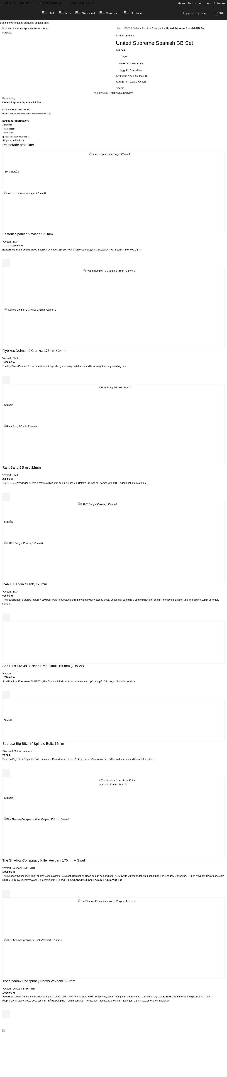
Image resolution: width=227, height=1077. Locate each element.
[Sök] (209, 13)
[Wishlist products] (212, 13)
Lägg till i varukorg (131, 63)
